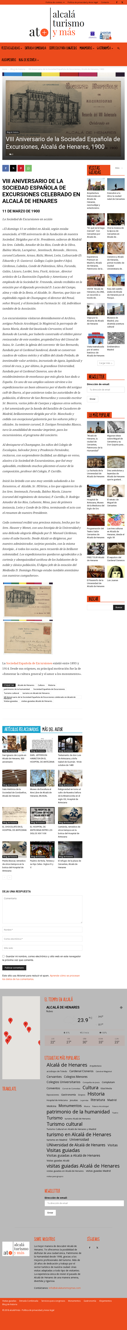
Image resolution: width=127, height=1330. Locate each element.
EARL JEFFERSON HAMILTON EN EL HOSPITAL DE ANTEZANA (42, 758)
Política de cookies (54, 2)
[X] (122, 2)
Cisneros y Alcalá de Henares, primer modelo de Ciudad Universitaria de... (115, 263)
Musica (87, 1106)
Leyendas (84, 1100)
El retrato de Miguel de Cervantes (113, 502)
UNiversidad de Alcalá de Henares (76, 1145)
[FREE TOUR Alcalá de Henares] (96, 549)
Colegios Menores (75, 1076)
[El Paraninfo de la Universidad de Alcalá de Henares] (96, 572)
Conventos (53, 1088)
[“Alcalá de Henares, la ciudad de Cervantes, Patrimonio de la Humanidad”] (96, 427)
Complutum (108, 1082)
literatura (98, 1100)
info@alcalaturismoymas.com (65, 1287)
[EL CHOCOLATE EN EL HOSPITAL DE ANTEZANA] (14, 815)
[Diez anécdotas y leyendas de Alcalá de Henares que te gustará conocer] (116, 462)
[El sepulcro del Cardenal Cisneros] (116, 549)
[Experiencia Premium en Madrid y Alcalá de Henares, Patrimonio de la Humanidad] (96, 248)
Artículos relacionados (21, 729)
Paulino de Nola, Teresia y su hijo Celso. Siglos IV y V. (42, 864)
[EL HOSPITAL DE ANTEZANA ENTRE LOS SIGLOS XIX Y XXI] (42, 815)
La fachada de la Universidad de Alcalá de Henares (95, 473)
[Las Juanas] (116, 572)
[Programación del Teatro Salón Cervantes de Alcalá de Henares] (96, 520)
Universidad (79, 1139)
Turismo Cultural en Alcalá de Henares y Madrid (71, 1129)
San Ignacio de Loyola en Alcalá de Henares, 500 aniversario (14, 758)
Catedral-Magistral (104, 1071)
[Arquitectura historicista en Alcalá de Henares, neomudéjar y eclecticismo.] (96, 184)
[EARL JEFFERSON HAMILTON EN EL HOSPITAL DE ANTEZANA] (42, 744)
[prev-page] (4, 877)
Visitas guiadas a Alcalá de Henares (73, 1155)
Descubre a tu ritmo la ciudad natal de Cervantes (116, 196)
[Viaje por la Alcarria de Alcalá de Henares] (96, 309)
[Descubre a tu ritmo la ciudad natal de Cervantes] (116, 184)
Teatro (115, 1112)
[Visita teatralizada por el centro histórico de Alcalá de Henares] (96, 338)
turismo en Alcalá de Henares (36, 693)
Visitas (113, 1145)
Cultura (41, 685)
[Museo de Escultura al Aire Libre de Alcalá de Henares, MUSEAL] (42, 778)
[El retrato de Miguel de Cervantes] (116, 491)
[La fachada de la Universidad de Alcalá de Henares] (96, 462)
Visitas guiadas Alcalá (58, 1160)
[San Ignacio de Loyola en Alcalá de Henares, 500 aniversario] (14, 744)
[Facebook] (116, 2)
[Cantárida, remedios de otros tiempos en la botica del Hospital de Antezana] (70, 815)
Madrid (112, 1100)
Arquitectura (95, 1065)
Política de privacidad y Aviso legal (83, 2)
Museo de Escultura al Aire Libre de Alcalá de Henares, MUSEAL (41, 792)
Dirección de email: (98, 384)
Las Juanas (112, 580)
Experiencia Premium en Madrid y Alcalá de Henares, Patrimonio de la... (95, 263)
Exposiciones (53, 1094)
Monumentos (86, 48)
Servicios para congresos (63, 48)
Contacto (105, 2)
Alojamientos (8, 60)
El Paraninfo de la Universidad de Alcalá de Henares (95, 583)
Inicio (4, 69)
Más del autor (52, 729)
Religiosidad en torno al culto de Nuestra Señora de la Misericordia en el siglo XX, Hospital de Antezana (69, 796)
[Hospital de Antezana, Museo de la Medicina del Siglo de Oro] (96, 491)
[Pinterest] (21, 168)
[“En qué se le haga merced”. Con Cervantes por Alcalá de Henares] (96, 219)
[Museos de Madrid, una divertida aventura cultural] (116, 309)
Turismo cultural (11, 693)
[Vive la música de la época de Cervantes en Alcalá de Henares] (116, 219)
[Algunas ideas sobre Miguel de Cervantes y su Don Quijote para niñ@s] (116, 427)
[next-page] (10, 877)
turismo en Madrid (57, 1139)
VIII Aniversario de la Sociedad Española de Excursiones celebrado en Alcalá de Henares (40, 697)
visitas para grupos (55, 1176)
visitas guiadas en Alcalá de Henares (65, 1170)
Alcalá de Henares (26, 685)
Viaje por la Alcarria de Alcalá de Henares (95, 321)
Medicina (51, 1106)
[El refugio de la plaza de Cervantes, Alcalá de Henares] (70, 849)
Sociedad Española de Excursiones (29, 663)
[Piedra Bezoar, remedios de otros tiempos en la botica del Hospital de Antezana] (14, 849)
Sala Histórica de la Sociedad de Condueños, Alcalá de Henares (14, 792)
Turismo (55, 1118)
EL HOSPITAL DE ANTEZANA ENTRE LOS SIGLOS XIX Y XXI (41, 830)
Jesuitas (74, 1100)
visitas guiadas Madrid (98, 1170)
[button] (118, 48)
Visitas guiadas (10, 48)
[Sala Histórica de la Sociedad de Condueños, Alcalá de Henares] (14, 778)
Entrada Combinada (35, 48)
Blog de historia (27, 60)
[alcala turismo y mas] (63, 24)
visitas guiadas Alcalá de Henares (36, 701)
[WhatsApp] (28, 168)
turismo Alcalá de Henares (77, 1118)
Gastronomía (104, 48)
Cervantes (54, 1076)
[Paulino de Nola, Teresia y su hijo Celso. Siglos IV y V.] (42, 849)
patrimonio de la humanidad (17, 689)
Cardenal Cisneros (81, 1071)
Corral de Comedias (71, 1088)
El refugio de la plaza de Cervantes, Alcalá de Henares (69, 864)
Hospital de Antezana (57, 1100)
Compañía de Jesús (91, 1082)
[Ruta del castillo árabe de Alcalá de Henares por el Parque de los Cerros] (116, 280)
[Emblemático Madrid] (116, 338)
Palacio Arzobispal (100, 1106)
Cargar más (104, 363)
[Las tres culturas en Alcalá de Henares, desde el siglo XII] (116, 520)
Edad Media (106, 1088)
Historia (51, 685)
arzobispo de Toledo (57, 1071)
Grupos (81, 1094)
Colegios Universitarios (63, 1082)
